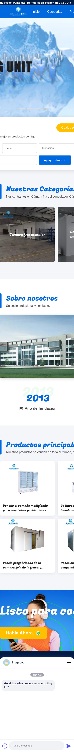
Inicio (36, 11)
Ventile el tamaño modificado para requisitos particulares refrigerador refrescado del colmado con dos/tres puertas (26, 508)
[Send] (69, 746)
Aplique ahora (53, 160)
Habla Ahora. (20, 632)
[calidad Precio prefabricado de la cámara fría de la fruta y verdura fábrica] (27, 538)
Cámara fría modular (27, 234)
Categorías (54, 11)
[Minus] (68, 662)
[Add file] (5, 746)
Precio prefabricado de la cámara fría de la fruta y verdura (22, 565)
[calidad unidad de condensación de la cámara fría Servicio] (37, 85)
